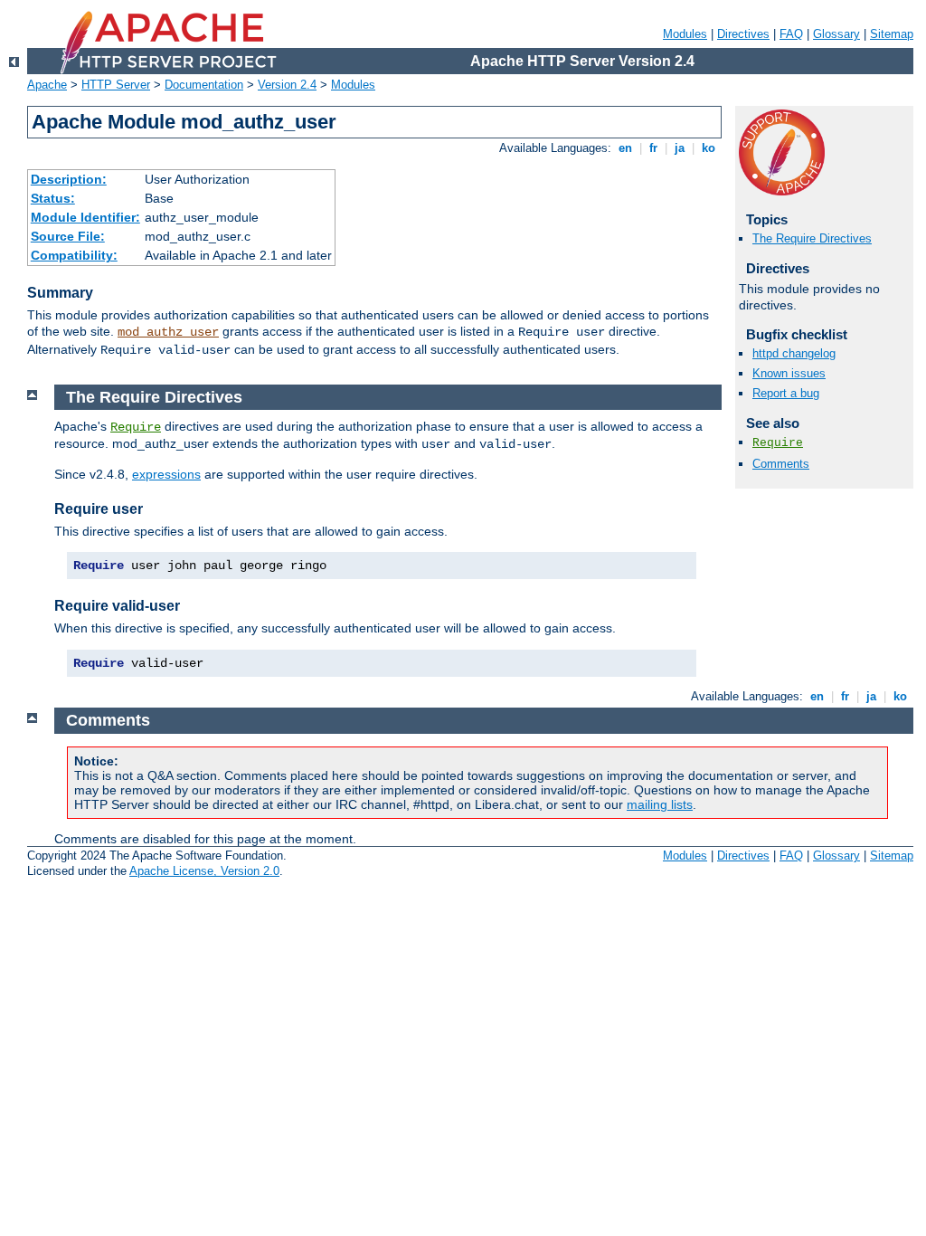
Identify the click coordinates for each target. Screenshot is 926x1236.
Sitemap (891, 34)
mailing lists (660, 804)
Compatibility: (74, 255)
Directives (743, 34)
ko (708, 148)
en (625, 148)
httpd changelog (794, 353)
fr (653, 148)
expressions (166, 474)
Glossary (836, 34)
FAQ (791, 34)
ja (679, 148)
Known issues (789, 373)
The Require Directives (812, 238)
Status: (53, 198)
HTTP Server (115, 84)
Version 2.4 (287, 84)
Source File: (68, 236)
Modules (685, 34)
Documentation (204, 84)
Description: (69, 179)
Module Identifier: (85, 217)
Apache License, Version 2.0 (204, 871)
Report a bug (785, 393)
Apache (47, 84)
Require (777, 443)
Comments (780, 464)
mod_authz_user (168, 332)
